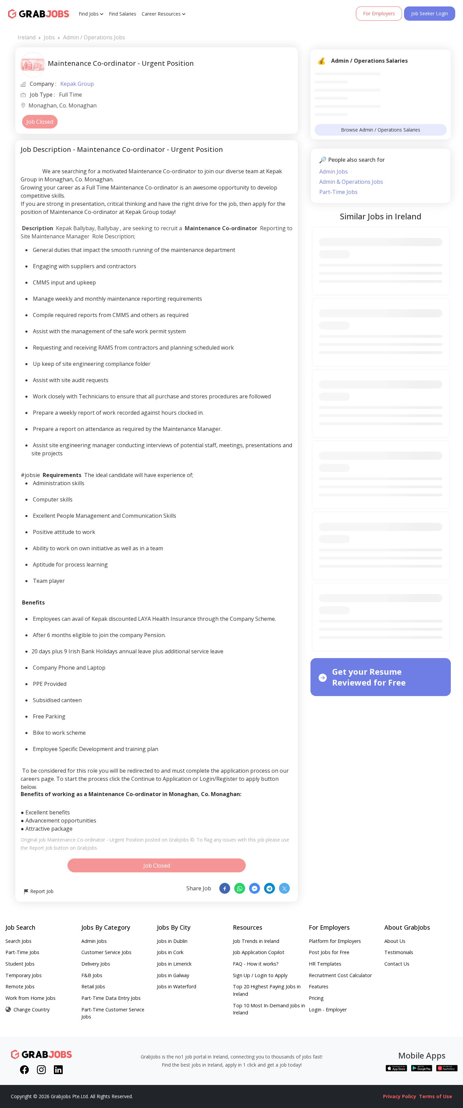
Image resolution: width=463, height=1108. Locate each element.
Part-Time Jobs (338, 192)
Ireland (27, 37)
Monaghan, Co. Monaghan (62, 106)
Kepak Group (77, 83)
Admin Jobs (333, 171)
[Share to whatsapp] (239, 888)
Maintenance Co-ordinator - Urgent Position (95, 839)
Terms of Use (435, 1096)
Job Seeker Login (429, 13)
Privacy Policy (399, 1096)
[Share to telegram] (269, 888)
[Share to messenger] (254, 888)
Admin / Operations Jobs (94, 37)
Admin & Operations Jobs (351, 181)
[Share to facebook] (224, 888)
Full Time (70, 94)
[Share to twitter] (284, 888)
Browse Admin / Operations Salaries (380, 129)
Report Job (41, 891)
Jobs (49, 37)
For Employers (379, 13)
